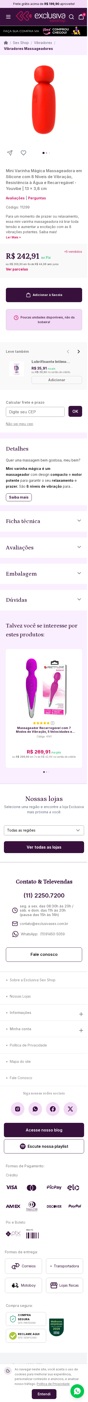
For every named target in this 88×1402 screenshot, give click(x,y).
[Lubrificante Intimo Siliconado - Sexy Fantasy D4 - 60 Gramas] (17, 369)
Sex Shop (21, 43)
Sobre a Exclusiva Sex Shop (32, 980)
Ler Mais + (13, 237)
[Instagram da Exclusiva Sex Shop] (17, 1109)
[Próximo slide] (78, 351)
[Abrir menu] (8, 16)
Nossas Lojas (20, 996)
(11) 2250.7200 (44, 895)
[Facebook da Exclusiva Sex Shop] (53, 1109)
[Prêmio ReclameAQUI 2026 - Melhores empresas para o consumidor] (56, 1327)
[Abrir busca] (71, 16)
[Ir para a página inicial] (40, 17)
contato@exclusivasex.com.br (44, 923)
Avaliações (15, 198)
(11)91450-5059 (52, 934)
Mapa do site (20, 1061)
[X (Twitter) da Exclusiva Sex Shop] (70, 1109)
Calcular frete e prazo (25, 402)
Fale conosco (44, 954)
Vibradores (43, 43)
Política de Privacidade (28, 1045)
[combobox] (44, 830)
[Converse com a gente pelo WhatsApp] (77, 1391)
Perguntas (37, 198)
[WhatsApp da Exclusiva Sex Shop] (35, 1109)
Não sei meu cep (19, 424)
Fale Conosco (21, 1078)
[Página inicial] (6, 43)
